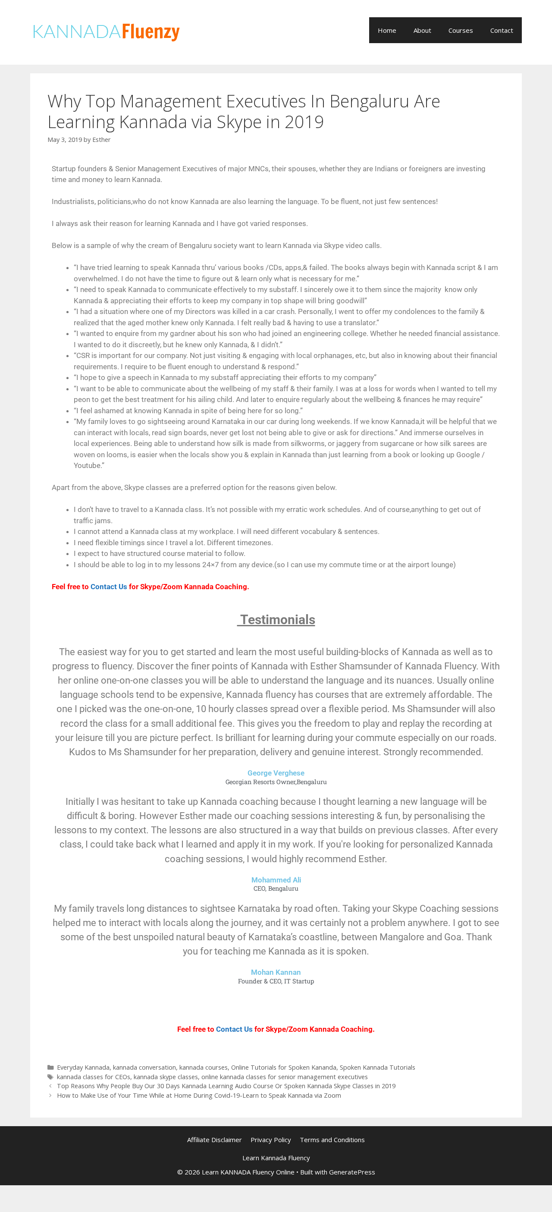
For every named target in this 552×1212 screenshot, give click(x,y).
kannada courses (203, 1067)
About (422, 30)
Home (387, 30)
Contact (501, 30)
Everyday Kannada (83, 1067)
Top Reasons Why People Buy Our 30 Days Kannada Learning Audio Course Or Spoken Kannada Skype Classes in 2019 (226, 1086)
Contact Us (109, 586)
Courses (460, 30)
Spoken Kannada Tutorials (377, 1067)
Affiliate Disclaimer (214, 1139)
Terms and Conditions (332, 1139)
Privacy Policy (271, 1139)
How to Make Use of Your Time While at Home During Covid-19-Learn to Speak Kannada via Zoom (199, 1095)
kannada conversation (144, 1067)
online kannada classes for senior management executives (284, 1077)
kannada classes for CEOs (93, 1077)
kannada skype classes (166, 1077)
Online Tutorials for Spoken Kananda (283, 1067)
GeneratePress (352, 1172)
